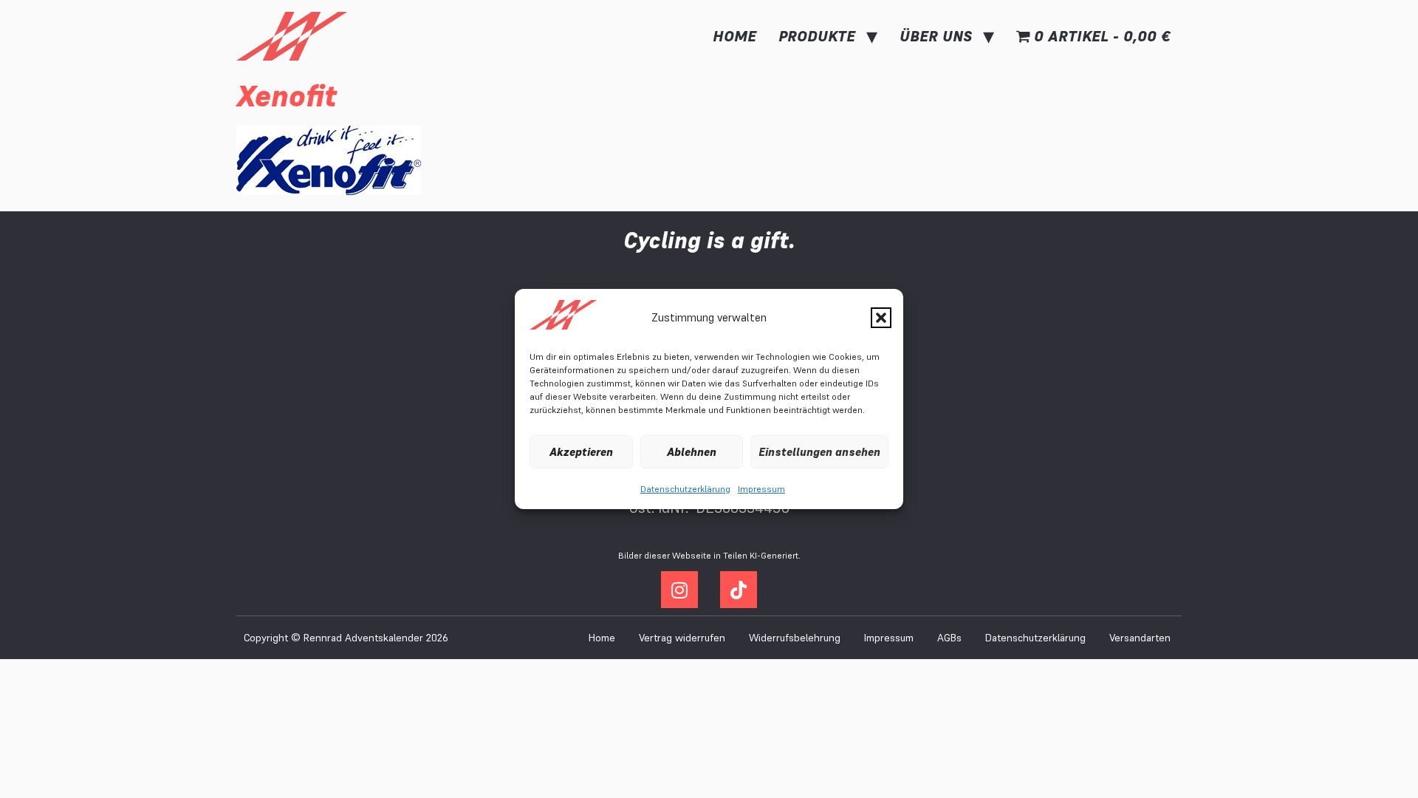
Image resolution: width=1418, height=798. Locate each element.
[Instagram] (679, 589)
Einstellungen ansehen (819, 452)
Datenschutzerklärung (685, 488)
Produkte (816, 36)
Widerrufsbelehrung (794, 637)
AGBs (949, 637)
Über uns (936, 36)
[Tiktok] (738, 589)
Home (734, 36)
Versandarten (1140, 637)
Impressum (761, 488)
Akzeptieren (581, 452)
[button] (881, 317)
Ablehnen (691, 452)
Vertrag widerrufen (682, 637)
